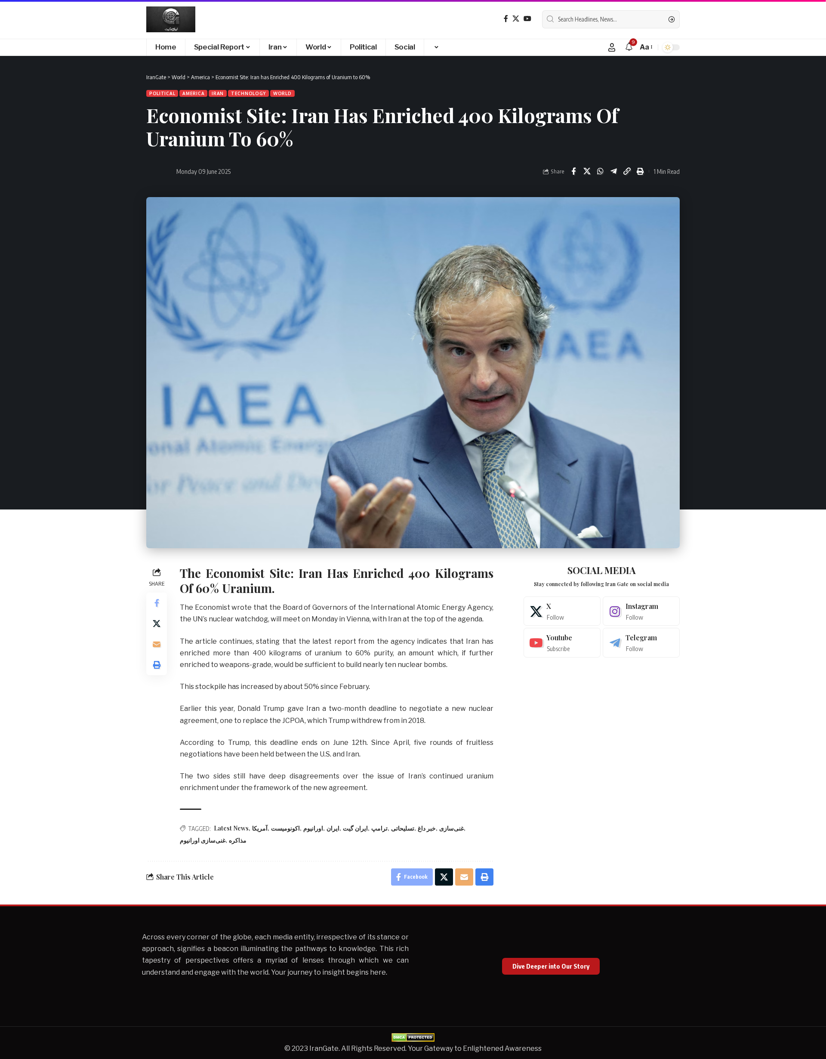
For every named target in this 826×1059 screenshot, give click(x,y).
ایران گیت (355, 828)
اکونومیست (285, 828)
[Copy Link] (627, 171)
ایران (333, 828)
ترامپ (379, 828)
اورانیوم (313, 828)
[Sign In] (611, 47)
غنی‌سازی (451, 828)
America (193, 93)
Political (162, 93)
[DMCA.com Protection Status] (413, 1037)
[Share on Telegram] (613, 171)
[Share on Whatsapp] (600, 171)
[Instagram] (641, 611)
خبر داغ (427, 828)
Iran (218, 93)
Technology (248, 93)
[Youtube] (562, 643)
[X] (515, 19)
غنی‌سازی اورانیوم (202, 840)
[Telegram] (641, 643)
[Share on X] (587, 171)
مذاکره (238, 840)
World (282, 93)
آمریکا (260, 828)
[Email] (156, 644)
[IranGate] (170, 19)
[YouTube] (527, 19)
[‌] (436, 47)
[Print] (640, 171)
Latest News (231, 828)
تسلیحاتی (402, 828)
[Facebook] (506, 19)
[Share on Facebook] (573, 171)
